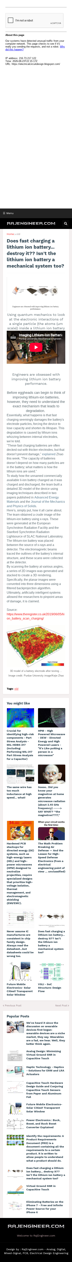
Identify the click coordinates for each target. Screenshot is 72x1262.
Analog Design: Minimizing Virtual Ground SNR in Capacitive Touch (43, 1055)
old (18, 234)
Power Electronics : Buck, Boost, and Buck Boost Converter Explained (43, 1124)
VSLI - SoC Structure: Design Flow (49, 988)
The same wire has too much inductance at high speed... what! (19, 792)
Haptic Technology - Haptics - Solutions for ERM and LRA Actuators (45, 1070)
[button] (3, 223)
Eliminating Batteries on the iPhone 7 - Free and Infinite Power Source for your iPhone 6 (44, 1207)
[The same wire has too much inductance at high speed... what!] (20, 774)
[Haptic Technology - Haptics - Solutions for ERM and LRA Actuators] (15, 1071)
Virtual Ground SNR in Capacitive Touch (41, 1187)
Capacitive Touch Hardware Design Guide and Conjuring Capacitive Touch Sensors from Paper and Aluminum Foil (44, 1089)
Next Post (61, 1005)
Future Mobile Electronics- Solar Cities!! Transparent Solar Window (20, 989)
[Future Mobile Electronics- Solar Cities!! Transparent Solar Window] (20, 971)
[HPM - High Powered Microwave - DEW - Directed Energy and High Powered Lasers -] (51, 717)
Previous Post (13, 1005)
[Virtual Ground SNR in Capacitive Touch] (15, 1190)
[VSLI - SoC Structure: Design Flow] (51, 971)
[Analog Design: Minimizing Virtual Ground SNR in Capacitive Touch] (15, 1055)
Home (10, 234)
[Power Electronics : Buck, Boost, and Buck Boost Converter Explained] (15, 1124)
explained (48, 454)
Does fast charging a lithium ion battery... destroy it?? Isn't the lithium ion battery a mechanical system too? (51, 942)
